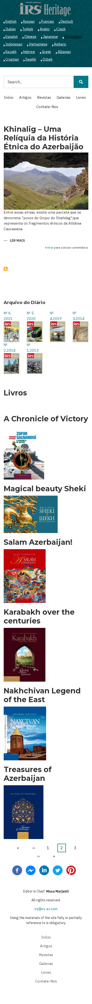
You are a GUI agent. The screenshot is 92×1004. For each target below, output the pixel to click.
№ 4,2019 (56, 316)
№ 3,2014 (78, 316)
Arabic (45, 29)
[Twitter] (58, 870)
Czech (61, 29)
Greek (46, 52)
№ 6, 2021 (8, 316)
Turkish (27, 29)
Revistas (44, 97)
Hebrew (29, 52)
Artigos (25, 97)
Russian (29, 21)
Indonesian (13, 44)
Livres (81, 97)
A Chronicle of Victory (46, 419)
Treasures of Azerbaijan (28, 774)
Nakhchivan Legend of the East (42, 695)
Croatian (12, 59)
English (10, 21)
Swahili (30, 59)
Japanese (50, 36)
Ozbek (48, 59)
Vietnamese (38, 44)
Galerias (63, 97)
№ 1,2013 (33, 347)
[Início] (44, 9)
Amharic (60, 44)
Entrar (49, 247)
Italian (10, 29)
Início (8, 97)
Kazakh (10, 52)
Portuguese (73, 36)
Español (11, 36)
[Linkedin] (44, 870)
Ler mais (17, 241)
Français (47, 21)
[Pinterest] (71, 870)
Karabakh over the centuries (39, 616)
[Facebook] (17, 870)
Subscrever (6, 269)
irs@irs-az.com (46, 909)
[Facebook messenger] (31, 870)
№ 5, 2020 (31, 316)
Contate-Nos (47, 106)
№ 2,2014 (9, 347)
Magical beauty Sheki (45, 488)
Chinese (30, 36)
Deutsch (67, 21)
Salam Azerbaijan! (38, 542)
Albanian (64, 52)
